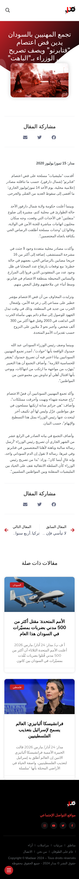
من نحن (42, 851)
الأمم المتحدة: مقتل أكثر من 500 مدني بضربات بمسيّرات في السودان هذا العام (39, 628)
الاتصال (27, 851)
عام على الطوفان (62, 851)
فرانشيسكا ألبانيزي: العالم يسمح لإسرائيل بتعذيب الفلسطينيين (39, 730)
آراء (30, 845)
